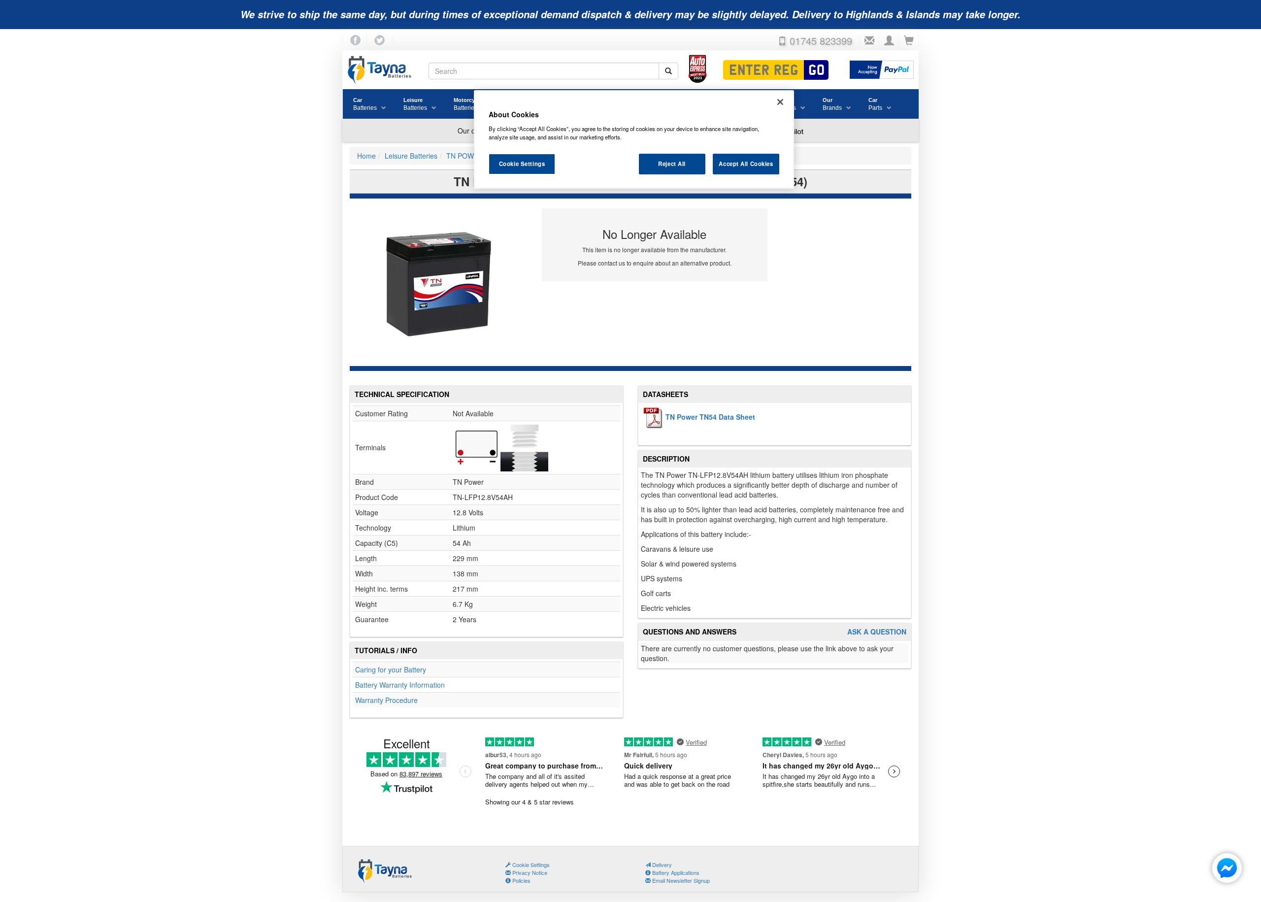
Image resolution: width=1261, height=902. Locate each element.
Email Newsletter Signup (680, 880)
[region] (634, 139)
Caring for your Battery (390, 669)
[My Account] (889, 40)
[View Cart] (909, 40)
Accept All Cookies (746, 163)
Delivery (661, 865)
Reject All (672, 163)
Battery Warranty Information (400, 685)
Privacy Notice (529, 872)
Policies (521, 880)
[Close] (780, 102)
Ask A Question (876, 631)
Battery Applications (675, 872)
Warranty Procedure (386, 700)
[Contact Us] (869, 40)
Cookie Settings (522, 163)
